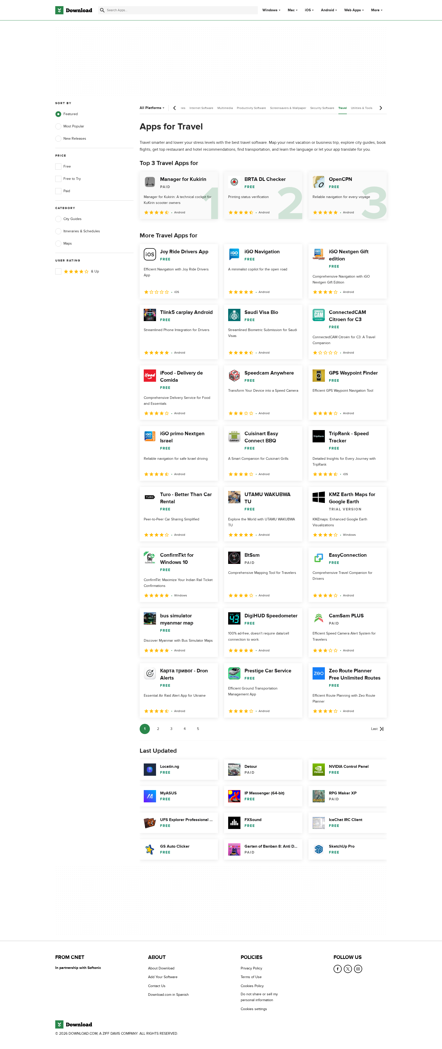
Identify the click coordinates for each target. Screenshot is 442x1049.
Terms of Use (251, 977)
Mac (291, 10)
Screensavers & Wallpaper (288, 108)
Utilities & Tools (361, 108)
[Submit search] (102, 10)
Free (67, 166)
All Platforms (150, 108)
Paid (66, 191)
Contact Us (156, 986)
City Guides (72, 219)
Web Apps (352, 10)
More (375, 10)
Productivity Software (251, 108)
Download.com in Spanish (168, 995)
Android (327, 10)
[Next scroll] (380, 108)
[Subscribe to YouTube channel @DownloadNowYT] (358, 969)
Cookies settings (254, 1009)
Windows (270, 10)
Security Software (322, 108)
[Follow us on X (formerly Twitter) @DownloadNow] (348, 969)
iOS (308, 10)
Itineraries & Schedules (81, 231)
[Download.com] (73, 10)
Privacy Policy (251, 968)
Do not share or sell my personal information (259, 997)
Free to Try (72, 179)
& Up (95, 271)
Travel (342, 108)
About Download (161, 968)
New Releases (74, 138)
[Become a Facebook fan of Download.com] (338, 969)
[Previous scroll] (175, 108)
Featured (70, 114)
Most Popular (73, 126)
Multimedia (225, 108)
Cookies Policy (252, 986)
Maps (67, 243)
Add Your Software (163, 977)
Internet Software (201, 108)
